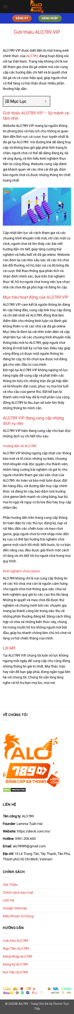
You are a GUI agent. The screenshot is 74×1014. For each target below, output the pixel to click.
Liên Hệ (8, 900)
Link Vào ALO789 (15, 941)
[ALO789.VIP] (37, 6)
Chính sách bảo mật (18, 892)
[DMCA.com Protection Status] (14, 790)
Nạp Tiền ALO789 (16, 948)
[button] (5, 7)
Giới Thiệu (10, 885)
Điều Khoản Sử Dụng (18, 916)
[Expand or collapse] (45, 101)
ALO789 (32, 56)
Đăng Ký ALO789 (15, 964)
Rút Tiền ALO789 (15, 972)
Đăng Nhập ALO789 (17, 956)
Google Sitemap (15, 908)
